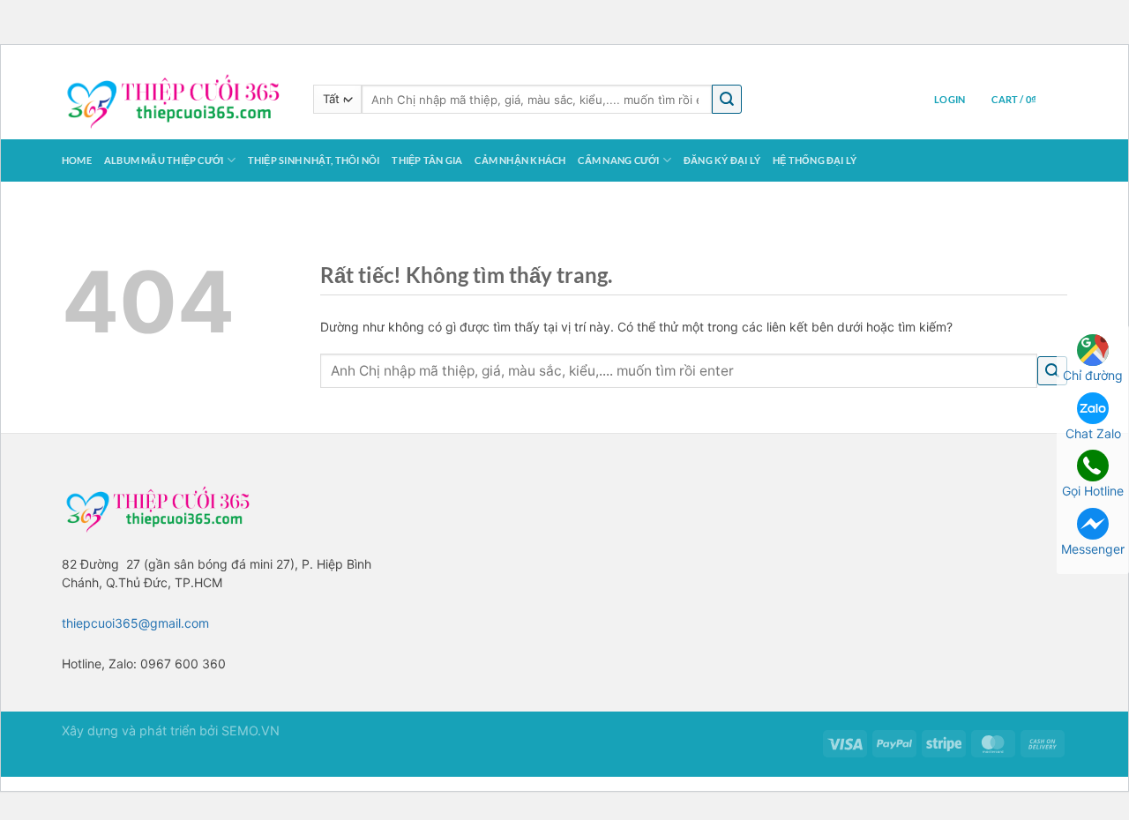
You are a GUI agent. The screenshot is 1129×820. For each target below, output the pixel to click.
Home (77, 160)
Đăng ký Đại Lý (722, 160)
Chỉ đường (1093, 375)
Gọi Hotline (1093, 490)
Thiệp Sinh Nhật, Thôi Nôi (314, 160)
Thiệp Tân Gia (427, 160)
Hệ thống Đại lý (814, 160)
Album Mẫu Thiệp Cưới (163, 160)
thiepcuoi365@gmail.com (135, 622)
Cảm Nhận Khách (520, 160)
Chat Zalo (1093, 433)
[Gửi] (727, 99)
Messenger (1093, 548)
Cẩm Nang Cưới (618, 160)
